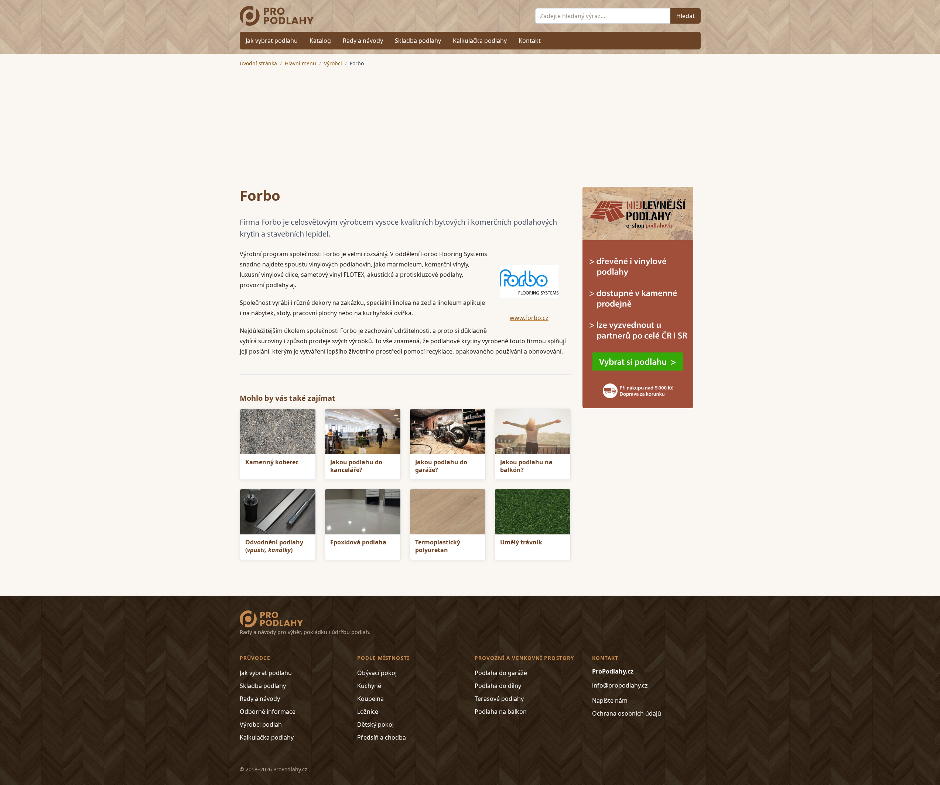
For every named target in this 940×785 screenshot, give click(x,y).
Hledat (685, 16)
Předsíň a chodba (381, 737)
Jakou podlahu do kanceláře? (356, 466)
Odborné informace (267, 711)
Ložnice (367, 711)
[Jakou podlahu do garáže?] (447, 431)
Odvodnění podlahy (274, 546)
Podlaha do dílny (498, 686)
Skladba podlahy (418, 41)
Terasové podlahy (499, 699)
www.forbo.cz (529, 318)
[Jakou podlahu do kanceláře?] (362, 431)
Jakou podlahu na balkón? (526, 466)
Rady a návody (363, 41)
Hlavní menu (300, 63)
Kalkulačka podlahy (480, 41)
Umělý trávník (521, 542)
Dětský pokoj (375, 724)
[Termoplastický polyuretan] (447, 511)
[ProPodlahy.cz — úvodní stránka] (277, 16)
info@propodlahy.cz (620, 685)
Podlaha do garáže (501, 673)
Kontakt (530, 41)
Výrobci (333, 63)
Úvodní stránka (258, 63)
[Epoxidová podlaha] (362, 511)
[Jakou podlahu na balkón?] (532, 431)
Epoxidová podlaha (358, 542)
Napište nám (610, 700)
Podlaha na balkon (501, 711)
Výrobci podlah (261, 724)
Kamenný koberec (271, 462)
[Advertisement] (470, 122)
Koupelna (370, 699)
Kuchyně (369, 686)
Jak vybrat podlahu (272, 41)
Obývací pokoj (377, 673)
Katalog (320, 41)
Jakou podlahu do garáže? (441, 466)
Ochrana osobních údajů (626, 713)
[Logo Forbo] (529, 281)
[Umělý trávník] (532, 511)
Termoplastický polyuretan (437, 546)
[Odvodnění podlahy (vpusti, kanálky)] (277, 511)
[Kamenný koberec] (277, 431)
